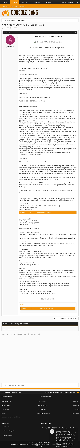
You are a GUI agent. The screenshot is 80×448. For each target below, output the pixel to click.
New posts (6, 6)
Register (34, 212)
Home (5, 2)
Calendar (48, 2)
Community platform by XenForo (40, 443)
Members (23, 6)
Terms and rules (57, 392)
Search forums (14, 6)
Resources (37, 2)
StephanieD (75, 413)
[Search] (77, 2)
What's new (24, 2)
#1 (75, 32)
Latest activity (8, 435)
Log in (27, 212)
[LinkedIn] (18, 334)
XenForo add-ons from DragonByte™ (34, 444)
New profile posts (9, 431)
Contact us (48, 392)
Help (74, 392)
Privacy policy (68, 392)
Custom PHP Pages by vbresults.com (40, 446)
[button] (8, 2)
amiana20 (6, 28)
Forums (14, 2)
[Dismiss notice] (76, 430)
